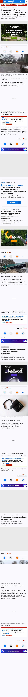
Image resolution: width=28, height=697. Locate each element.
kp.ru (9, 47)
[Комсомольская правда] (8, 2)
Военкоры (15, 4)
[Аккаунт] (26, 1)
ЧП (4, 337)
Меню (1, 1)
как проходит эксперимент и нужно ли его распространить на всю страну (13, 120)
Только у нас (9, 4)
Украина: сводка (23, 4)
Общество (7, 7)
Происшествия (8, 209)
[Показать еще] (23, 51)
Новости (3, 4)
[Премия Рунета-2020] (13, 1)
